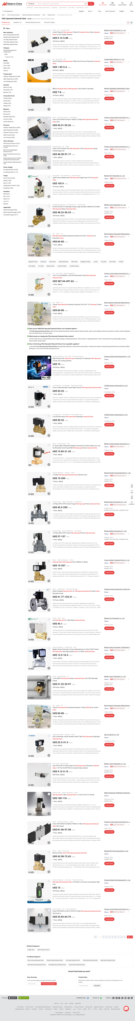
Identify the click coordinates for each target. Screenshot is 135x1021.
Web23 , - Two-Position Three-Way (73, 89)
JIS (6, 201)
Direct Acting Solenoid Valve (36, 960)
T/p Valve (103, 262)
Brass (6, 114)
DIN (6, 194)
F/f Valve (41, 266)
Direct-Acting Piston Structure (11, 154)
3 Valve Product (74, 266)
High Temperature (10, 79)
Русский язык (48, 1009)
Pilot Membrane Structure (10, 146)
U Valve (121, 262)
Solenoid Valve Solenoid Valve (42, 7)
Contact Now (109, 43)
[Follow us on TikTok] (117, 998)
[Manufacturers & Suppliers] (12, 4)
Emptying (8, 188)
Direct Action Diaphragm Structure (10, 150)
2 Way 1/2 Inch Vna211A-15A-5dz (73, 795)
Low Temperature (10, 81)
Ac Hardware (54, 7)
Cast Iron (7, 119)
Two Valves (32, 266)
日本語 (84, 1009)
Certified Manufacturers (32, 22)
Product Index (108, 1007)
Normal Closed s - (70, 853)
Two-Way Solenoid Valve (73, 960)
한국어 (79, 1009)
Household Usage (10, 215)
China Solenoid (80, 7)
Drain (7, 183)
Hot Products (20, 1007)
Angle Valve (31, 950)
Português (34, 1009)
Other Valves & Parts (43, 950)
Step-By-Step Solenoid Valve (55, 960)
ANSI (6, 199)
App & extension (110, 11)
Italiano (55, 1009)
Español (28, 1009)
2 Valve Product (61, 266)
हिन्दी (89, 1009)
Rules (132, 11)
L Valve (95, 262)
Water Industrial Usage (12, 212)
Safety (7, 180)
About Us (56, 1003)
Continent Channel (79, 1007)
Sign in (131, 5)
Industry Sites (89, 1007)
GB (6, 196)
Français (41, 1009)
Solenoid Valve (63, 7)
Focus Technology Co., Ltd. (68, 1014)
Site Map (71, 1003)
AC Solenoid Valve (10, 172)
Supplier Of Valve (85, 262)
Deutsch (61, 1009)
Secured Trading (49, 22)
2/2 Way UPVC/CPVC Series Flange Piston (76, 504)
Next (129, 937)
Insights (116, 1007)
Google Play (23, 998)
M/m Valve (112, 262)
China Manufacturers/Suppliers (43, 1007)
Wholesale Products (58, 1007)
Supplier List (17, 22)
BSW (5, 204)
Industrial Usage (10, 210)
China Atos (52, 262)
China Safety (71, 7)
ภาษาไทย (94, 1009)
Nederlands (68, 1009)
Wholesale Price (68, 1007)
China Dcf (43, 262)
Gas (6, 65)
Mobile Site (78, 1003)
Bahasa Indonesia (115, 1009)
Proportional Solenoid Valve (77, 965)
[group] (39, 41)
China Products (29, 1007)
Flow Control (9, 178)
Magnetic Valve (33, 262)
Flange (7, 106)
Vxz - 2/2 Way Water (69, 620)
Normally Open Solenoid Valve (57, 965)
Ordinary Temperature (11, 76)
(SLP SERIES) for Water (70, 562)
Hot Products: (29, 7)
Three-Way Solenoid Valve (90, 960)
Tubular (7, 103)
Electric (7, 87)
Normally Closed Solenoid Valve (37, 965)
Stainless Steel (9, 116)
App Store (12, 998)
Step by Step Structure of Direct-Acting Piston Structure (12, 158)
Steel (7, 111)
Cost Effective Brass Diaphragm (73, 417)
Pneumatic (8, 90)
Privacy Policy (76, 1012)
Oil (6, 63)
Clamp (6, 101)
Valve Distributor (63, 262)
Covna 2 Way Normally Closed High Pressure (77, 387)
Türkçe (100, 1009)
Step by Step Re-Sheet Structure (12, 163)
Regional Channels (98, 1007)
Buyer (90, 11)
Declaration (68, 1012)
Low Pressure (9, 137)
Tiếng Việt (106, 1009)
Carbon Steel (8, 121)
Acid (5, 70)
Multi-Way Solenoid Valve (108, 960)
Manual (7, 92)
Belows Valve (50, 266)
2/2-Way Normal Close (70, 475)
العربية (74, 1009)
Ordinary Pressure (10, 132)
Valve (5, 54)
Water (6, 68)
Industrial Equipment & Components (9, 51)
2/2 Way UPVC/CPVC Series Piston (74, 533)
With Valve (74, 262)
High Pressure (9, 135)
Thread (7, 98)
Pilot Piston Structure (11, 143)
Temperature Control (11, 185)
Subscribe (97, 985)
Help (99, 11)
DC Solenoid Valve (10, 169)
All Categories (8, 11)
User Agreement (59, 1012)
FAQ (62, 1003)
